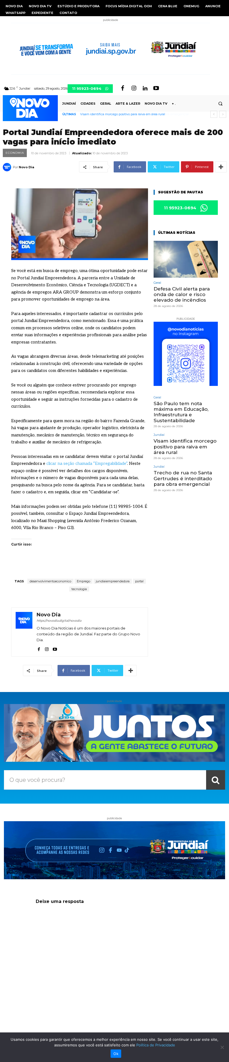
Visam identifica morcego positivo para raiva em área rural (185, 446)
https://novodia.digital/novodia (59, 621)
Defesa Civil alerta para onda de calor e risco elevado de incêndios (182, 294)
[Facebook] (122, 88)
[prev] (213, 114)
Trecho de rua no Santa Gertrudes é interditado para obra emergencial (131, 114)
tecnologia (79, 589)
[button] (220, 103)
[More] (221, 166)
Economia (15, 153)
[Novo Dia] (8, 167)
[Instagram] (134, 88)
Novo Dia (26, 167)
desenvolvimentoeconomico (50, 581)
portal (139, 581)
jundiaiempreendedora (113, 581)
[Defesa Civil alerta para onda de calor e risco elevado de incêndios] (186, 259)
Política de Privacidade (155, 1045)
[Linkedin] (145, 88)
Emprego (83, 581)
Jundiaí (159, 434)
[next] (222, 114)
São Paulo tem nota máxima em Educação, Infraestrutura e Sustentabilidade (181, 412)
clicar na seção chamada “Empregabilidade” (86, 463)
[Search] (215, 780)
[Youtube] (156, 88)
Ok (115, 1053)
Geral (157, 282)
